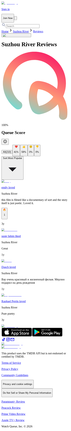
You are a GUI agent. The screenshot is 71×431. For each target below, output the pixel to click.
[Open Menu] (15, 18)
